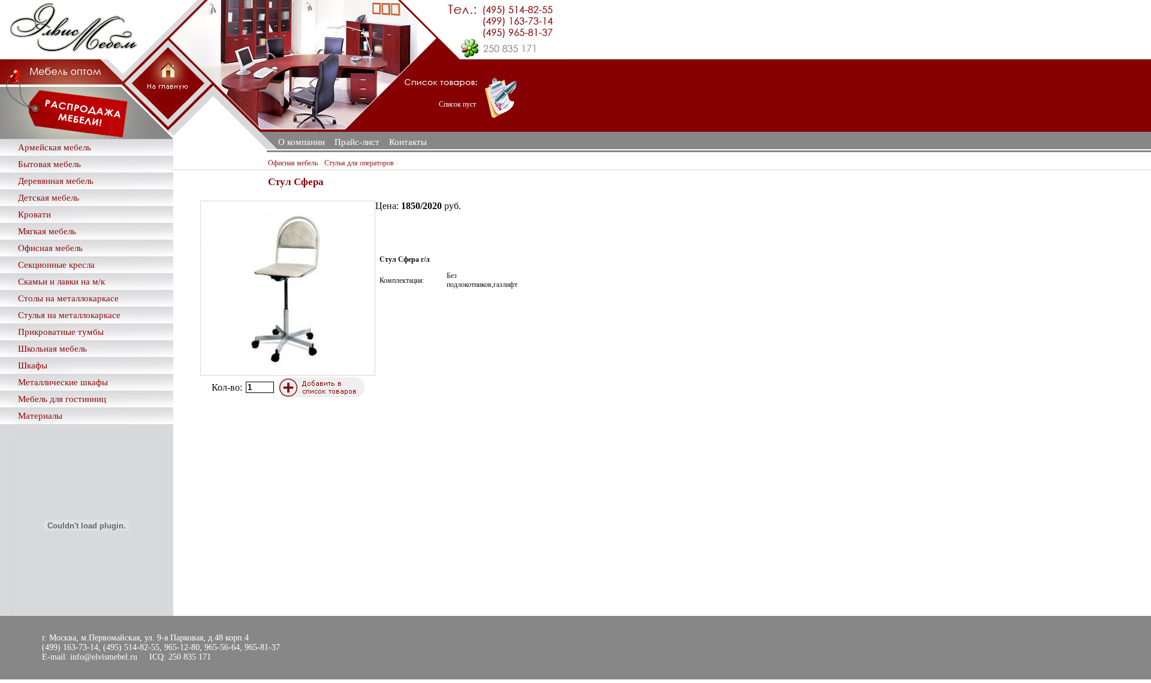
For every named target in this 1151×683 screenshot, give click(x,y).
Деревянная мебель (56, 181)
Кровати (34, 214)
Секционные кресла (56, 265)
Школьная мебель (52, 348)
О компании (301, 142)
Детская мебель (48, 198)
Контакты (408, 142)
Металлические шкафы (63, 382)
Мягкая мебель (47, 231)
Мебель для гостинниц (62, 399)
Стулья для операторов (359, 163)
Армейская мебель (54, 147)
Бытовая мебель (49, 164)
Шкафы (32, 365)
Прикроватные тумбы (61, 332)
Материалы (40, 416)
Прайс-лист (357, 142)
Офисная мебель (50, 248)
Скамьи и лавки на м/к (61, 281)
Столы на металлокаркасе (68, 298)
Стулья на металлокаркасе (69, 315)
